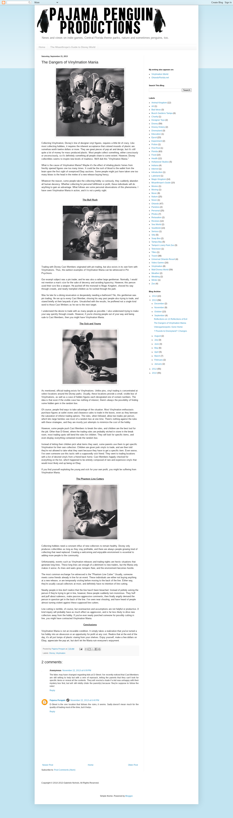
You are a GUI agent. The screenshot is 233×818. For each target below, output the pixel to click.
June (156, 344)
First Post (155, 148)
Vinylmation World (159, 74)
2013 (154, 300)
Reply (52, 690)
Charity (154, 116)
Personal (155, 210)
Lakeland (155, 176)
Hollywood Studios (160, 162)
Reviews (155, 221)
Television (156, 249)
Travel (154, 256)
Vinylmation (60, 653)
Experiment (156, 141)
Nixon (154, 200)
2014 (154, 296)
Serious (155, 231)
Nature (154, 196)
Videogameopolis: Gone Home (168, 327)
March (157, 356)
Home (42, 47)
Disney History (158, 127)
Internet (154, 169)
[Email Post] (80, 649)
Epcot (154, 137)
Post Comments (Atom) (64, 770)
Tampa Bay (156, 242)
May (156, 348)
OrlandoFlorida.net (160, 77)
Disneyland (156, 130)
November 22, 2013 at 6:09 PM (76, 670)
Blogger (129, 796)
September (159, 315)
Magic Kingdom (158, 179)
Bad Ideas (156, 109)
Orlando (155, 203)
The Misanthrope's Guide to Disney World (72, 47)
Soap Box (156, 238)
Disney (52, 653)
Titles (153, 252)
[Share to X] (92, 649)
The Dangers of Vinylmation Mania (170, 323)
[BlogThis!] (89, 649)
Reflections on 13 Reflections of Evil (170, 319)
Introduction (156, 172)
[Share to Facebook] (96, 649)
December (159, 303)
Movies (154, 186)
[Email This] (86, 649)
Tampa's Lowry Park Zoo (162, 245)
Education (156, 134)
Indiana (154, 165)
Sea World (156, 224)
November (159, 307)
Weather (155, 273)
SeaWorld (156, 228)
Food (153, 155)
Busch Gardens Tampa (162, 113)
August (157, 336)
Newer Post (47, 765)
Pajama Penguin (57, 700)
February (158, 360)
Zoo (153, 283)
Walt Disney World (160, 269)
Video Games (157, 262)
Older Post (133, 765)
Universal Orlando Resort (163, 259)
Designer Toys (158, 120)
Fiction (154, 144)
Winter (154, 280)
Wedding (155, 276)
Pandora (155, 207)
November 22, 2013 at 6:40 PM (84, 700)
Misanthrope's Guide (161, 182)
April (156, 352)
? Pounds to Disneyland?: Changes (170, 331)
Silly (153, 235)
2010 (154, 373)
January (158, 364)
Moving (154, 189)
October (158, 311)
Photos (154, 214)
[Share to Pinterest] (99, 649)
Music (154, 193)
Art (152, 106)
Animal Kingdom (159, 102)
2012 (154, 369)
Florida (154, 151)
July (156, 340)
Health (154, 158)
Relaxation (156, 217)
